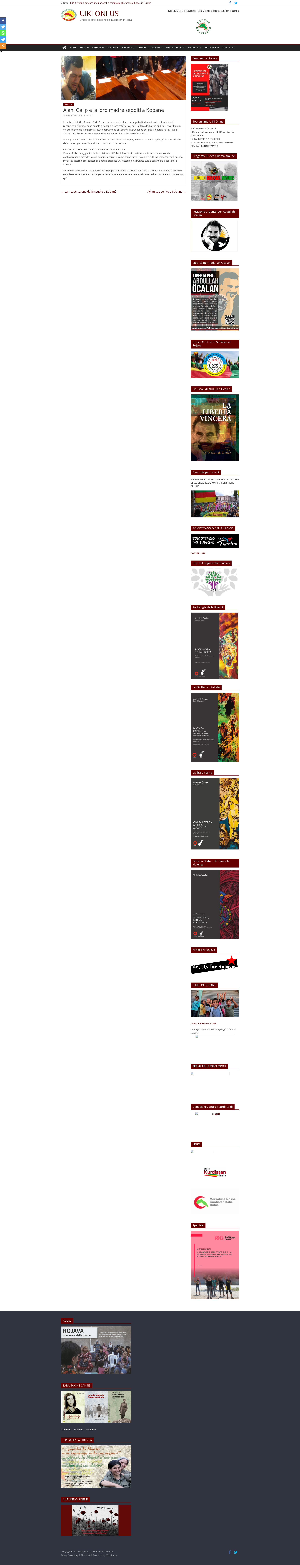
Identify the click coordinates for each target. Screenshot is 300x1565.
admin (89, 115)
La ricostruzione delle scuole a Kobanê (88, 191)
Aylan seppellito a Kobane (167, 191)
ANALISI (142, 47)
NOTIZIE (96, 47)
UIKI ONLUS (99, 13)
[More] (3, 45)
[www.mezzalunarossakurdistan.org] (202, 1151)
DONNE (156, 47)
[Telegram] (3, 39)
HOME (73, 47)
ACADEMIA (112, 47)
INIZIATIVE (210, 47)
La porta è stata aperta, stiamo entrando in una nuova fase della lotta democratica (112, 2)
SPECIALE (127, 47)
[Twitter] (3, 27)
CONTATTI (228, 47)
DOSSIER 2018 (198, 553)
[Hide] (1, 51)
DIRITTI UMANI (174, 47)
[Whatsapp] (3, 33)
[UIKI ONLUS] (64, 47)
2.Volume (79, 1429)
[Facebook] (3, 20)
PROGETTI (193, 47)
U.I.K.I (83, 47)
